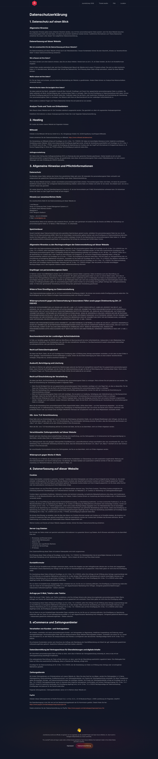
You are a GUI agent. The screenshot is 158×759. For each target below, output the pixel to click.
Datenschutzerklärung (84, 746)
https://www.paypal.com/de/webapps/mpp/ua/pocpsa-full (48, 704)
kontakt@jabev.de (40, 218)
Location (123, 3)
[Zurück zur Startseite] (34, 3)
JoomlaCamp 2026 (88, 3)
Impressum (70, 746)
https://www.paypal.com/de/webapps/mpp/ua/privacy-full (86, 708)
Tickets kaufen (103, 3)
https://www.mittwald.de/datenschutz (80, 137)
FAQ (114, 3)
